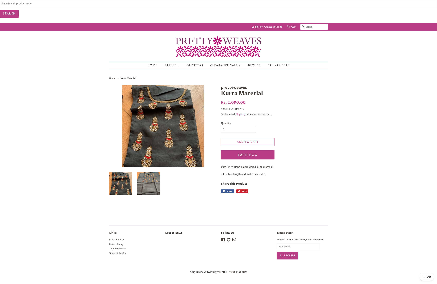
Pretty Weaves (217, 271)
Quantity (226, 123)
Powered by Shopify (236, 271)
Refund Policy (116, 244)
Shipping (240, 114)
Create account (273, 26)
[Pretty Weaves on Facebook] (223, 240)
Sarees (171, 65)
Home (152, 65)
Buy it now (248, 155)
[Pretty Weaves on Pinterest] (228, 240)
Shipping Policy (117, 248)
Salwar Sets (279, 65)
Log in (255, 26)
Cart (294, 26)
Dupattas (195, 65)
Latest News (173, 233)
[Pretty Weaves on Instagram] (234, 240)
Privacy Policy (116, 239)
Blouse (254, 65)
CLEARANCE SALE (224, 65)
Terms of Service (117, 253)
